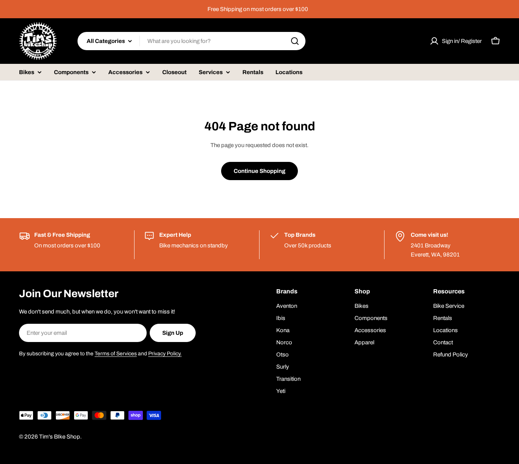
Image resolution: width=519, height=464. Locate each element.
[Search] (294, 41)
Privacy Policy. (165, 353)
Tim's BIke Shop (59, 437)
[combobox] (191, 41)
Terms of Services (116, 353)
